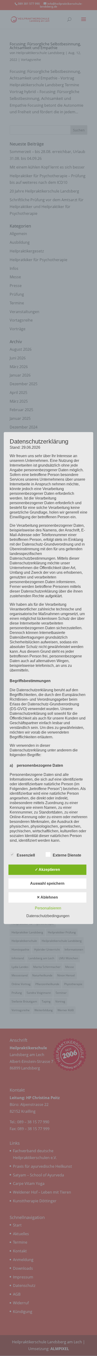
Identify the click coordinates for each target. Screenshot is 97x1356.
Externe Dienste (67, 855)
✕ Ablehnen (47, 897)
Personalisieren (48, 908)
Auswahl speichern (47, 883)
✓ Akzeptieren (47, 870)
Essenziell (26, 855)
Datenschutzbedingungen (47, 916)
